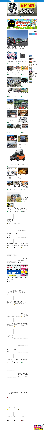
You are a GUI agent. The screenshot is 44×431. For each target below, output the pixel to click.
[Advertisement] (33, 44)
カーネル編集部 (9, 223)
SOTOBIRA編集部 (9, 63)
